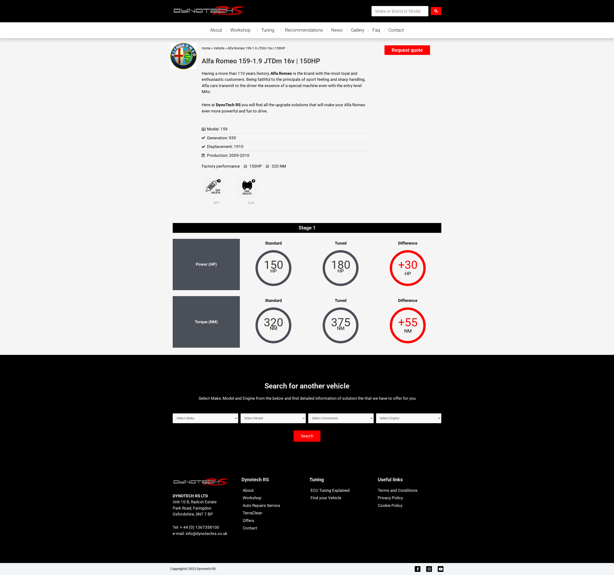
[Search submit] (436, 11)
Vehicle (219, 48)
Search (307, 436)
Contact (396, 30)
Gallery (357, 30)
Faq (376, 30)
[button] (407, 50)
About (216, 30)
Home (206, 48)
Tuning (267, 30)
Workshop (240, 30)
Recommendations (304, 30)
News (337, 30)
